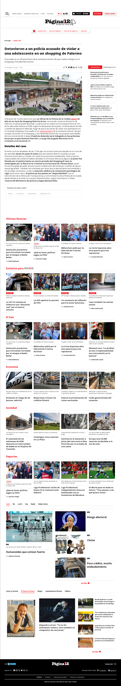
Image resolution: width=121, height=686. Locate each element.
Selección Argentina (55, 31)
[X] (19, 670)
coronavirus (20, 193)
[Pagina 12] (60, 22)
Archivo (39, 677)
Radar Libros (43, 504)
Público (67, 591)
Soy (26, 504)
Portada (8, 41)
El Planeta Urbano (28, 591)
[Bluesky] (21, 670)
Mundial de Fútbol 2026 (31, 14)
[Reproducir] (74, 13)
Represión (84, 31)
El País (43, 14)
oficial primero (46, 131)
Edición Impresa (17, 14)
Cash (8, 504)
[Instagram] (17, 670)
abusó (74, 119)
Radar (33, 504)
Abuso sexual (32, 193)
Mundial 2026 (42, 31)
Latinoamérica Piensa (53, 591)
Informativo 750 (45, 193)
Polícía (10, 193)
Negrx (40, 591)
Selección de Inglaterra (71, 31)
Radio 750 (17, 41)
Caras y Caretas (12, 591)
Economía (50, 14)
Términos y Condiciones (77, 677)
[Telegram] (26, 670)
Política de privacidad (60, 677)
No (14, 504)
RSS (115, 664)
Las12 (20, 504)
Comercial (109, 664)
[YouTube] (24, 670)
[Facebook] (14, 670)
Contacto (48, 677)
